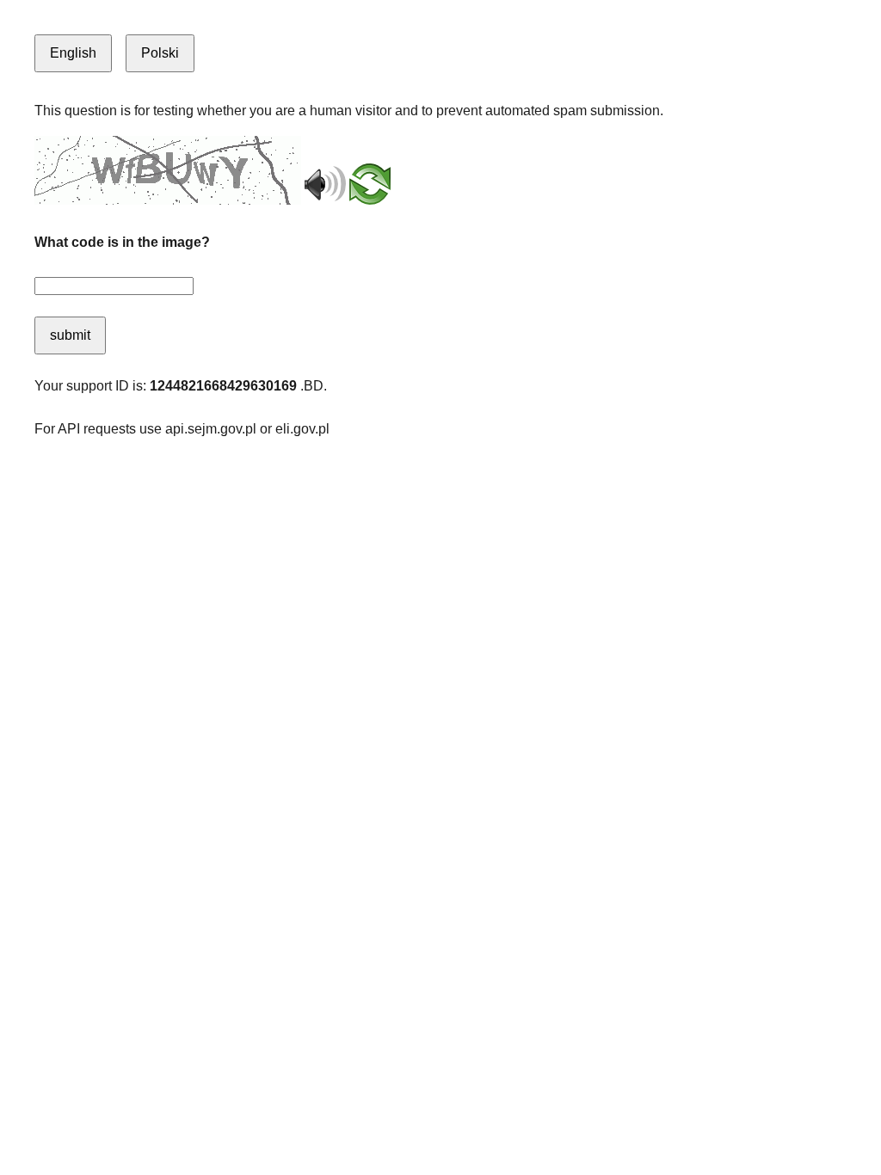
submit (70, 335)
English (73, 53)
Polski (160, 53)
